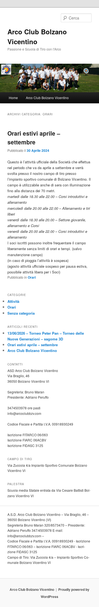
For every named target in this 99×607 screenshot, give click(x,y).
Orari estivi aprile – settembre (33, 137)
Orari (32, 277)
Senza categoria (21, 313)
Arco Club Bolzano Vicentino (47, 97)
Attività (13, 301)
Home (13, 97)
